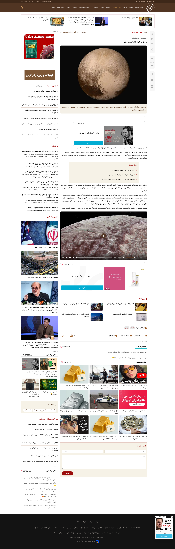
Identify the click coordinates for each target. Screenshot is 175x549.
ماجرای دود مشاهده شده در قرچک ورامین (42, 207)
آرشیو (26, 1)
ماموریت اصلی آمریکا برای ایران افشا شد (42, 163)
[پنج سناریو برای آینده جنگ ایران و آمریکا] (39, 233)
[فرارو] (150, 7)
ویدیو (102, 7)
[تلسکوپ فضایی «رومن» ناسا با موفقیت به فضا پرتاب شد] (97, 317)
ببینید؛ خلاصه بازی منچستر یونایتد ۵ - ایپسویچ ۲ (38, 135)
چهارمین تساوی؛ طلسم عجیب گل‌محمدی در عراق (40, 118)
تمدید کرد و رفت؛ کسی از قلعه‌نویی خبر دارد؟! (44, 456)
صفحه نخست (139, 7)
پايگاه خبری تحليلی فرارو (83, 537)
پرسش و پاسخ (81, 532)
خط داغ (55, 146)
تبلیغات (43, 1)
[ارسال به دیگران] (152, 44)
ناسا (132, 328)
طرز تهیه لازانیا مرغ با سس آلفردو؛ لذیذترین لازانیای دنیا (37, 19)
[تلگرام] (78, 521)
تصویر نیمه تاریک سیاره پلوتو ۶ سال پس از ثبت (121, 175)
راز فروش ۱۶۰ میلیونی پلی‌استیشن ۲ (123, 314)
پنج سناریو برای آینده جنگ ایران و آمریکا (46, 247)
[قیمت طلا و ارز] (152, 75)
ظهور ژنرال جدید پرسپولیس (47, 129)
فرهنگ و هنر (61, 7)
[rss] (96, 521)
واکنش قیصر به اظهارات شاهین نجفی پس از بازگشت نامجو (40, 461)
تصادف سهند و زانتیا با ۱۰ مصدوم (45, 91)
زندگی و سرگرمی (84, 7)
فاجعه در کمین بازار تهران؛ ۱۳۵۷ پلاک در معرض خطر (42, 277)
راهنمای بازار (95, 7)
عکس (108, 7)
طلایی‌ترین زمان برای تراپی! (130, 18)
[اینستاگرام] (84, 521)
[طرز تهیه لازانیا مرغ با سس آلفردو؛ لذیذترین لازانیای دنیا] (57, 21)
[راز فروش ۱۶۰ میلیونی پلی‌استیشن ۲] (141, 317)
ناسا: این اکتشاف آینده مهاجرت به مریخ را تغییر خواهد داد (117, 179)
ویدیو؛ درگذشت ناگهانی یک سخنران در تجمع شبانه (39, 151)
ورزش (125, 7)
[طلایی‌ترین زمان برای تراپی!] (145, 21)
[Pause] (106, 288)
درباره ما (37, 1)
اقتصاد (75, 7)
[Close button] (172, 517)
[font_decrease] (152, 65)
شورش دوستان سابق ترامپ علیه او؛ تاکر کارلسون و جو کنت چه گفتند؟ (40, 196)
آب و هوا (62, 532)
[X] (90, 521)
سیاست (131, 7)
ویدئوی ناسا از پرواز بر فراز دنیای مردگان (123, 170)
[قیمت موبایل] (152, 87)
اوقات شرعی (70, 532)
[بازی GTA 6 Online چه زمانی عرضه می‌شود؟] (97, 307)
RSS (22, 1)
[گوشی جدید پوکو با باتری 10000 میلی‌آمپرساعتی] (141, 307)
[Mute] (109, 288)
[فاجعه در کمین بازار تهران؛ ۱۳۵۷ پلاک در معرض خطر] (39, 263)
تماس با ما (31, 1)
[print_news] (152, 39)
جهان (53, 7)
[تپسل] (75, 124)
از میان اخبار (143, 299)
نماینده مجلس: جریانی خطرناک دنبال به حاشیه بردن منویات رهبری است (41, 183)
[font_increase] (152, 58)
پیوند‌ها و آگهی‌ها (93, 532)
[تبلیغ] (40, 75)
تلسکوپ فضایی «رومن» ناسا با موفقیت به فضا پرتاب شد (75, 315)
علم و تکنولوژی (116, 7)
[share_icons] (152, 49)
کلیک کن (82, 287)
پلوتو (126, 328)
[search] (22, 7)
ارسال (67, 473)
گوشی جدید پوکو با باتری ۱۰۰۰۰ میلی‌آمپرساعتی (120, 304)
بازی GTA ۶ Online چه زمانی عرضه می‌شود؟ (76, 304)
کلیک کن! (164, 536)
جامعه (69, 7)
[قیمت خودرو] (152, 81)
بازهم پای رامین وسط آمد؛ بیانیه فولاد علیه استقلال (39, 104)
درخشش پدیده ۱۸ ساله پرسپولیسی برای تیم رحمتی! (39, 124)
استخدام (48, 1)
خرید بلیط (89, 143)
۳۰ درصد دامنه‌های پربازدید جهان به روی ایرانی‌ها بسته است (40, 443)
